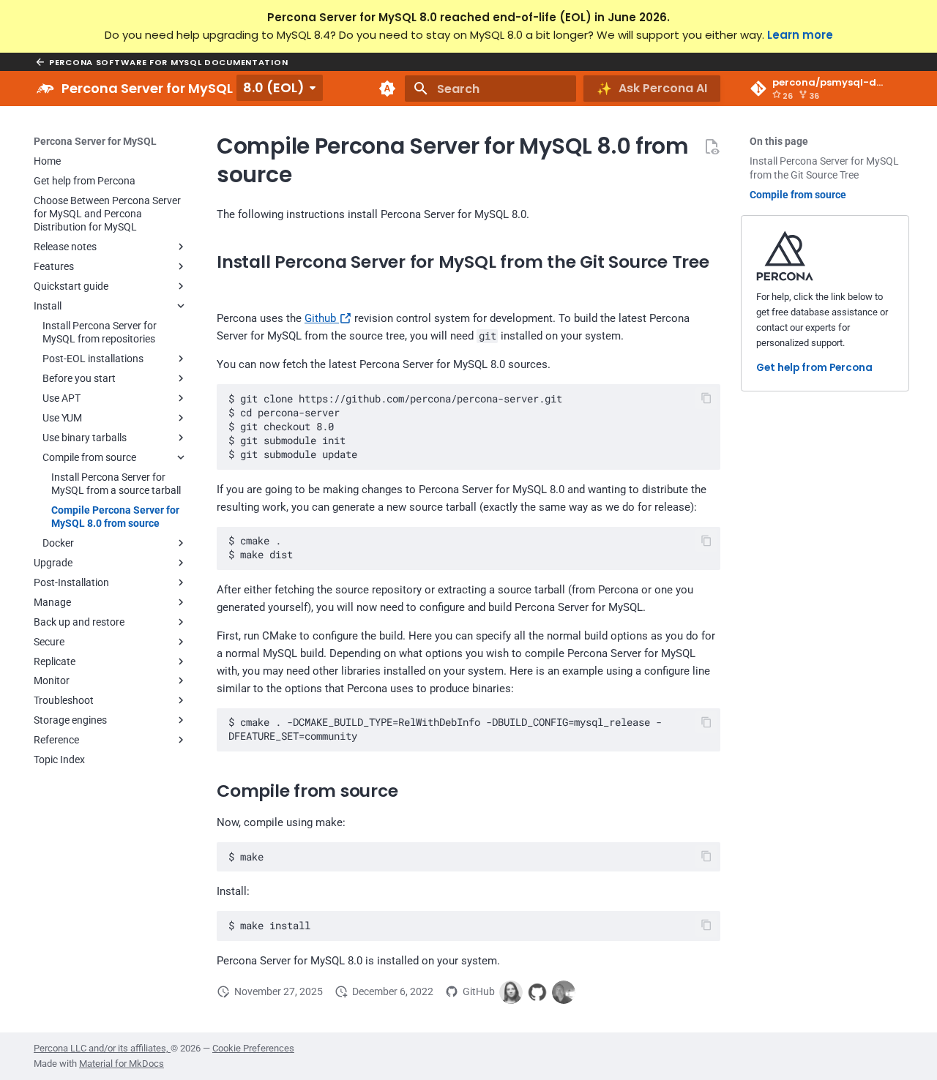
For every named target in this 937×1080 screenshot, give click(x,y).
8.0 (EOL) (274, 87)
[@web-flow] (537, 992)
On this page (779, 141)
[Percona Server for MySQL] (45, 88)
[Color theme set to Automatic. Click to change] (387, 88)
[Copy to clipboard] (706, 398)
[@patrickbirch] (563, 992)
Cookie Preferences (253, 1048)
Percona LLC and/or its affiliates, (102, 1048)
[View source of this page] (711, 146)
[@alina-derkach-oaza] (511, 992)
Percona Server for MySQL (95, 141)
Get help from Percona (814, 368)
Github (322, 318)
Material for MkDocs (121, 1063)
